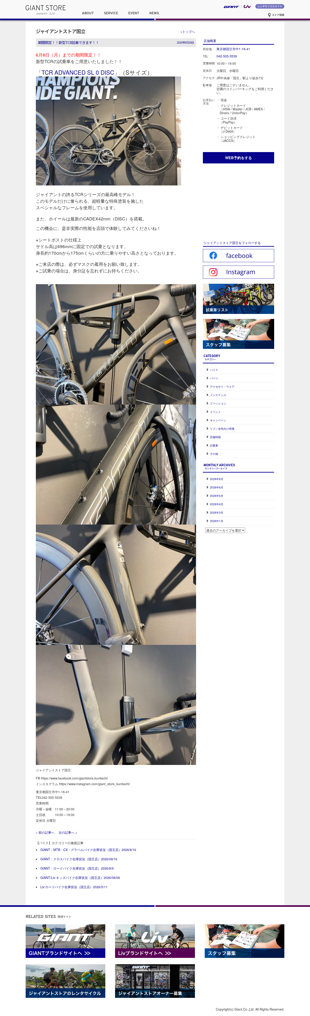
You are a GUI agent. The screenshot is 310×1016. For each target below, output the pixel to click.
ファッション (218, 403)
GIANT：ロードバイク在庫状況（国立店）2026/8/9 (77, 868)
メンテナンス (218, 395)
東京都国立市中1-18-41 (233, 49)
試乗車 (214, 445)
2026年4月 (216, 504)
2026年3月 (216, 512)
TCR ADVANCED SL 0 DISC (78, 72)
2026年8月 (216, 479)
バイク (214, 370)
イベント (215, 412)
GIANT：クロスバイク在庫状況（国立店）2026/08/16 (78, 859)
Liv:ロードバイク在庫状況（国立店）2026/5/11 (74, 887)
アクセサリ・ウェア (222, 386)
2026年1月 (216, 521)
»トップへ (187, 31)
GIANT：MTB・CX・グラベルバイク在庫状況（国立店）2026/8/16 (88, 849)
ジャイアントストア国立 (60, 31)
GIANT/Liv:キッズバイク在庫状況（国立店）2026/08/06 (80, 877)
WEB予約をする (238, 157)
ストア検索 (277, 15)
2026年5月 (216, 496)
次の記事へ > (68, 832)
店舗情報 (215, 437)
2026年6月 (216, 487)
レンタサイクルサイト (269, 6)
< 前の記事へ (45, 832)
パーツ (214, 378)
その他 (214, 454)
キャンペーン (218, 420)
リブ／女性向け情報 (222, 428)
